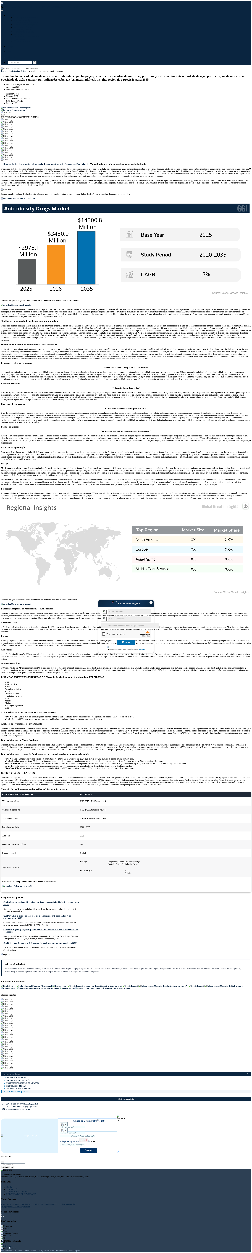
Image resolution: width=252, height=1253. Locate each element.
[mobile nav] (2, 10)
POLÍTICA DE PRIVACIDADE (21, 1194)
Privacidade (142, 649)
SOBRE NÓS (12, 1189)
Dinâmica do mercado (16, 1077)
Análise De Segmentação (18, 1080)
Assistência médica (22, 20)
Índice (14, 164)
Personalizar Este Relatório (77, 164)
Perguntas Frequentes (17, 1092)
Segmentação (24, 164)
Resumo (7, 164)
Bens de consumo (21, 41)
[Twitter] (2, 1216)
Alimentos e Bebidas (22, 27)
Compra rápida (18, 110)
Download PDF (7, 1167)
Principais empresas (16, 1086)
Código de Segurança (69, 1141)
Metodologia (37, 164)
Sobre (10, 52)
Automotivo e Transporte (25, 25)
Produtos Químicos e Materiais (27, 36)
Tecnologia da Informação (25, 18)
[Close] (120, 1117)
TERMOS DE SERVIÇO (17, 1192)
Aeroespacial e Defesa (23, 32)
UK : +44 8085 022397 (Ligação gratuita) (60, 7)
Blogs (10, 46)
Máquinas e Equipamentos (25, 22)
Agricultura (19, 34)
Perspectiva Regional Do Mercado (23, 1083)
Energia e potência (22, 29)
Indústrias (12, 15)
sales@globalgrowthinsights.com (18, 1109)
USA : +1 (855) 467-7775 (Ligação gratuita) (22, 7)
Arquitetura (19, 39)
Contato (11, 57)
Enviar (126, 642)
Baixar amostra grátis (53, 164)
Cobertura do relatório (18, 1089)
